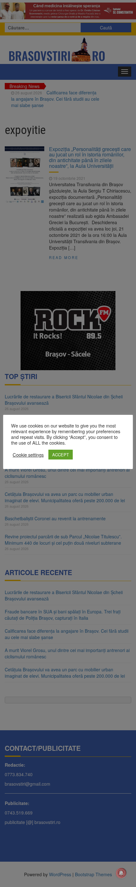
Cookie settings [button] (28, 455)
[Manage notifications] (121, 873)
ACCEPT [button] (60, 455)
